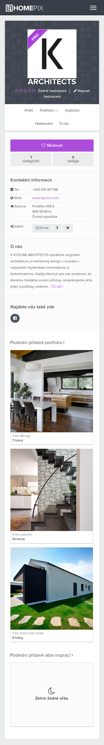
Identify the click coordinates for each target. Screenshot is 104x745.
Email (44, 228)
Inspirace (72, 110)
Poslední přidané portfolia (36, 342)
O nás (64, 124)
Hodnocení (44, 124)
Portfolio (49, 110)
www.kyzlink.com (45, 198)
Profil (29, 110)
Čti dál (56, 287)
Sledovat (54, 146)
